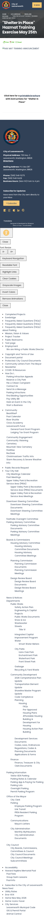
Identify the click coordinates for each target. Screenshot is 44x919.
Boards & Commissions (18, 539)
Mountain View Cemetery (19, 447)
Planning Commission (22, 560)
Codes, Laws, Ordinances (27, 745)
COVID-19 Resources (15, 370)
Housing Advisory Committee (25, 543)
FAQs (25, 706)
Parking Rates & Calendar (23, 778)
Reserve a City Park (16, 379)
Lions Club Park (26, 652)
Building (27, 732)
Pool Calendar (13, 416)
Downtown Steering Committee (22, 501)
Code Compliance (24, 697)
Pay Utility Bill (12, 398)
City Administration (20, 828)
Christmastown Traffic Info (20, 456)
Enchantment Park (28, 655)
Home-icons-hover (15, 901)
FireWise (10, 450)
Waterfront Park (27, 658)
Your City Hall (11, 471)
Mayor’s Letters (22, 823)
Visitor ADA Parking (20, 775)
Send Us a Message (16, 389)
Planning (19, 700)
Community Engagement (19, 437)
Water (18, 640)
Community (11, 410)
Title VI (22, 629)
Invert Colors (8, 292)
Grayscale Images (11, 285)
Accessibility (27, 225)
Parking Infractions (15, 392)
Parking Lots (17, 785)
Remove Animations (12, 298)
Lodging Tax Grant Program (25, 432)
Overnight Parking (20, 788)
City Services (15, 14)
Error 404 (9, 894)
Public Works (17, 604)
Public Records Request (17, 467)
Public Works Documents (27, 616)
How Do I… (10, 373)
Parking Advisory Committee (20, 522)
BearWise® (11, 413)
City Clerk (15, 799)
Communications (19, 820)
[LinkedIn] (17, 210)
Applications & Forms (25, 754)
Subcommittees (19, 860)
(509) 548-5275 (17, 175)
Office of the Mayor (16, 796)
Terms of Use (17, 225)
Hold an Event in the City (18, 402)
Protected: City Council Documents (23, 360)
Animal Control (13, 913)
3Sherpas (30, 223)
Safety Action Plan (24, 607)
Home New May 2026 (15, 898)
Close (5, 241)
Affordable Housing (32, 716)
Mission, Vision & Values (17, 333)
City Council (12, 845)
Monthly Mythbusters (25, 831)
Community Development (24, 674)
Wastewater (21, 623)
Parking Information (16, 772)
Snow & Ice (20, 620)
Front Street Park (27, 661)
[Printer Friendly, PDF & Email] (12, 42)
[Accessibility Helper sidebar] (6, 233)
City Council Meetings (22, 857)
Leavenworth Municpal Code (20, 907)
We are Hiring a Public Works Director (25, 349)
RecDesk (10, 453)
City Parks (20, 649)
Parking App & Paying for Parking (27, 782)
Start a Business (14, 405)
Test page (10, 343)
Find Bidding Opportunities (19, 395)
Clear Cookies (9, 278)
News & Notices (14, 597)
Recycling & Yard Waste (27, 669)
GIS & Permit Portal (15, 910)
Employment (11, 346)
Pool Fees (11, 873)
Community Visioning (17, 440)
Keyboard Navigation (13, 258)
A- (3, 251)
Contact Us (12, 386)
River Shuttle (12, 419)
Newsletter (10, 367)
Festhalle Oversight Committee (22, 519)
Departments (13, 600)
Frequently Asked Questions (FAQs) (23, 320)
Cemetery (11, 443)
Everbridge (10, 317)
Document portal (14, 357)
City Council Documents (23, 854)
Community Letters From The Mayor (23, 363)
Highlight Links (9, 271)
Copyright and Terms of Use (19, 354)
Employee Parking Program (28, 806)
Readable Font (9, 265)
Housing (23, 703)
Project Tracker (12, 336)
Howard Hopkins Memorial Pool (20, 870)
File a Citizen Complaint (18, 383)
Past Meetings (13, 477)
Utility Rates (11, 891)
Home (4, 14)
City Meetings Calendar (18, 474)
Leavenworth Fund (15, 426)
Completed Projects (15, 314)
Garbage (19, 666)
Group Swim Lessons (16, 877)
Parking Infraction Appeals (19, 376)
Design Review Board (21, 578)
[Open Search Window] (22, 210)
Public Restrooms (14, 339)
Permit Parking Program (22, 791)
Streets (18, 626)
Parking (14, 803)
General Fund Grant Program (25, 429)
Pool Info (10, 880)
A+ (11, 251)
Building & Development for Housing (31, 722)
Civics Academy (14, 422)
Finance (15, 759)
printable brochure (30, 95)
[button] (11, 203)
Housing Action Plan (33, 728)
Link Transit (20, 809)
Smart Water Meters (29, 644)
